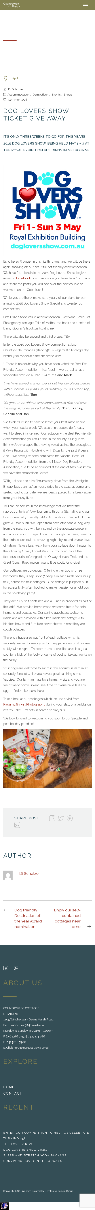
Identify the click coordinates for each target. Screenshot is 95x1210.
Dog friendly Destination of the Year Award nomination (28, 918)
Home (9, 1087)
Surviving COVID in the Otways (32, 1161)
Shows (68, 94)
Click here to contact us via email (27, 1047)
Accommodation (19, 94)
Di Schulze (15, 89)
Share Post (27, 818)
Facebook (23, 278)
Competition (41, 94)
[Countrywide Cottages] (12, 5)
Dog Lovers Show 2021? (25, 1149)
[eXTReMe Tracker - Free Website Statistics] (4, 1205)
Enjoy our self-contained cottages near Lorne (67, 918)
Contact (12, 1093)
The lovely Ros (17, 1144)
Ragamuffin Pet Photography (24, 704)
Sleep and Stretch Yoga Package (35, 1155)
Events (56, 94)
